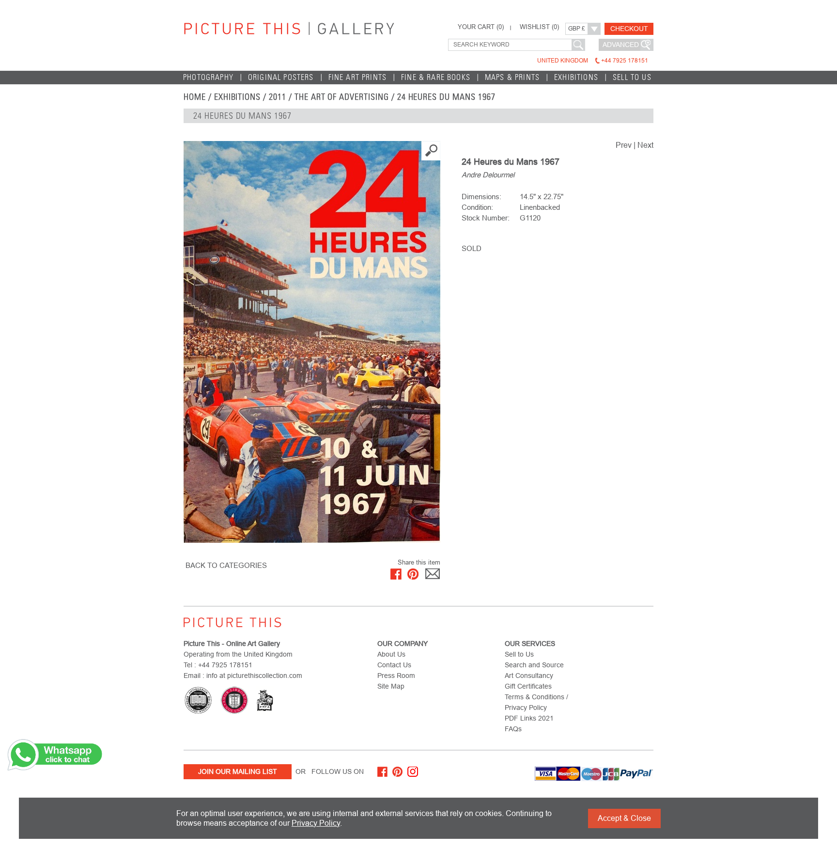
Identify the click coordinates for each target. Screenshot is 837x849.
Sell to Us (632, 77)
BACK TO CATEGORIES (226, 565)
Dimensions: (481, 196)
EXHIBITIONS (237, 97)
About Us (391, 654)
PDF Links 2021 (529, 718)
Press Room (396, 675)
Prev (624, 145)
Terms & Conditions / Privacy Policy (536, 702)
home (195, 97)
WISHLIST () (539, 27)
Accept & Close (624, 818)
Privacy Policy (316, 823)
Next (645, 145)
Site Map (390, 686)
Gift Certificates (528, 686)
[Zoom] (312, 342)
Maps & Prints (512, 77)
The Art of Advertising (341, 97)
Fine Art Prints (357, 77)
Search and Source (534, 665)
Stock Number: (486, 218)
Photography (208, 77)
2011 (277, 97)
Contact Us (394, 665)
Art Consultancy (529, 675)
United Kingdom (592, 60)
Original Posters (281, 77)
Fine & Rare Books (435, 77)
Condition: (477, 207)
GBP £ (576, 28)
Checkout (629, 28)
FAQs (513, 729)
